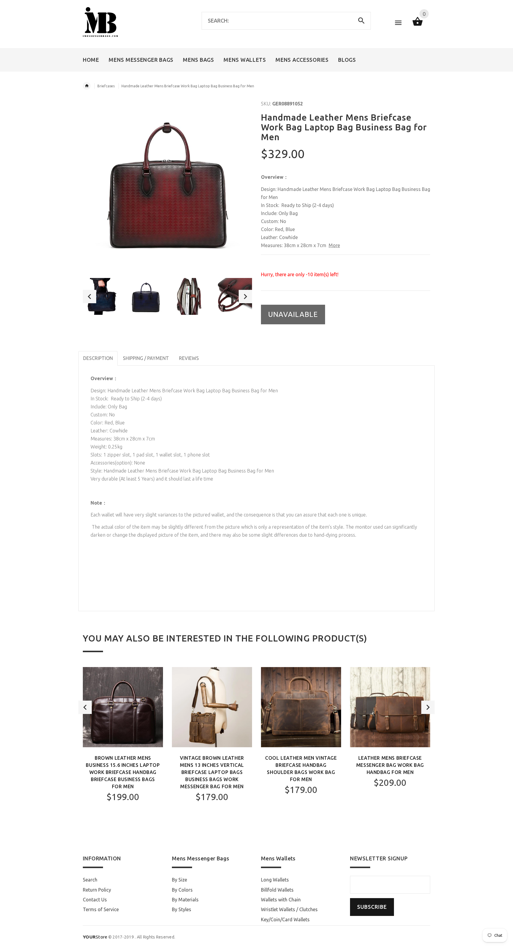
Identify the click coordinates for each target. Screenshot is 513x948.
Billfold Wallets (277, 889)
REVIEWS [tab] (189, 358)
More (334, 245)
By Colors (182, 889)
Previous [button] (89, 296)
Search (90, 879)
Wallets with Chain (281, 899)
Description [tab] (98, 358)
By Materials (185, 899)
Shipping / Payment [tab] (146, 358)
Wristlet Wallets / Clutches (289, 909)
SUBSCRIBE (372, 907)
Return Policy (97, 889)
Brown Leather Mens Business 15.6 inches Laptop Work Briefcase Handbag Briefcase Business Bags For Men (123, 772)
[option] (101, 296)
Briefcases (106, 86)
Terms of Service (101, 909)
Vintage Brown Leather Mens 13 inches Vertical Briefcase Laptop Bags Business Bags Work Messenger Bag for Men (212, 772)
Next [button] (245, 296)
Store (95, 936)
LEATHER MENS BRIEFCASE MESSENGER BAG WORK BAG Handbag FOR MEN (390, 765)
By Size (179, 879)
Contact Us (95, 899)
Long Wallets (275, 879)
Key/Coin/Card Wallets (285, 919)
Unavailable (293, 314)
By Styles (181, 909)
